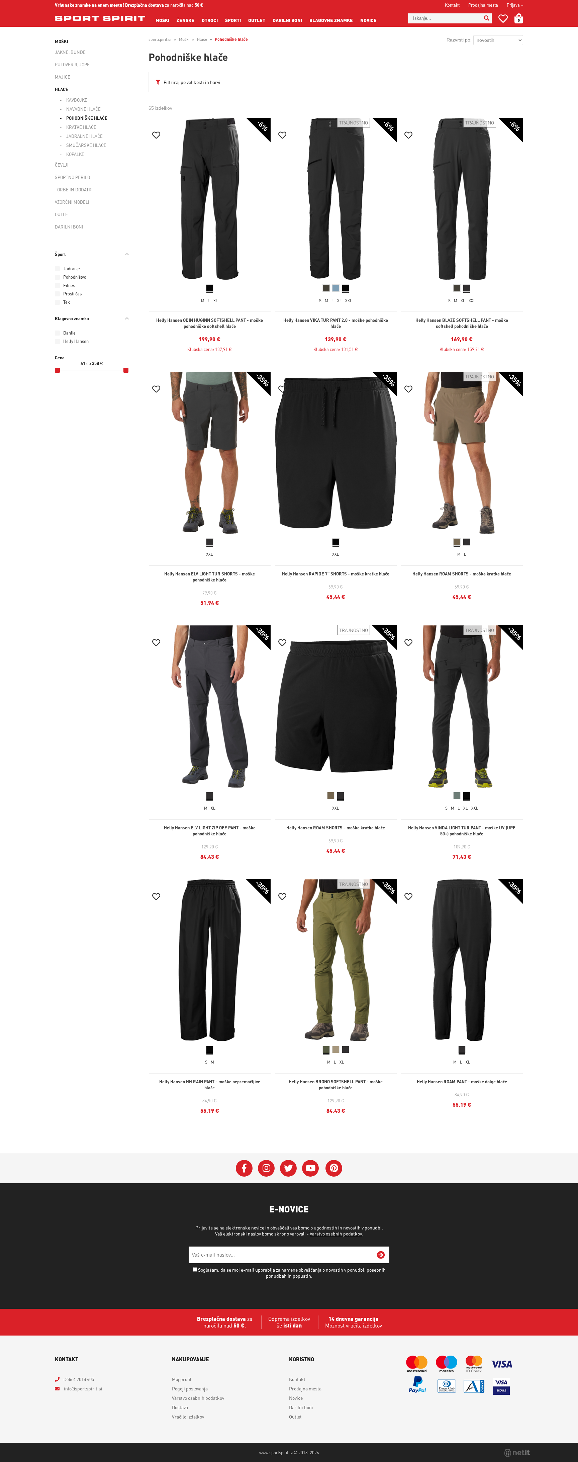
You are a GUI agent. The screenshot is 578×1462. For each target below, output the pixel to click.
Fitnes (69, 285)
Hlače (61, 89)
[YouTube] (310, 1168)
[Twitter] (288, 1168)
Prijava (515, 5)
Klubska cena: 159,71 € (462, 349)
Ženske (185, 20)
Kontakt (452, 5)
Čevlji (62, 165)
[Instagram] (266, 1168)
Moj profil (181, 1379)
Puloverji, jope (72, 64)
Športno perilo (72, 177)
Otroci (210, 20)
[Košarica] (522, 18)
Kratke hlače (81, 127)
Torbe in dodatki (74, 189)
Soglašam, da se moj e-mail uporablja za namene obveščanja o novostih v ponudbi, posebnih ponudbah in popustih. (292, 1273)
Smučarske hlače (86, 145)
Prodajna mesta (483, 5)
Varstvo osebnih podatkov (336, 1233)
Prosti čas (72, 293)
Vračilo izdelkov (188, 1416)
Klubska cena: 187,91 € (209, 349)
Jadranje (71, 268)
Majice (62, 77)
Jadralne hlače (84, 136)
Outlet (256, 20)
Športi (233, 20)
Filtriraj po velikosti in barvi (192, 82)
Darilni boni (287, 20)
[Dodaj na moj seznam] (156, 136)
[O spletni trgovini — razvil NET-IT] (517, 1453)
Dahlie (69, 333)
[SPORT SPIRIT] (100, 18)
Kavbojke (76, 100)
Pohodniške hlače (86, 118)
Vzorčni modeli (72, 202)
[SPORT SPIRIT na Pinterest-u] (333, 1168)
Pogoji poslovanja (190, 1388)
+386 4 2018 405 (78, 1379)
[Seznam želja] (503, 19)
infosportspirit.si (82, 1388)
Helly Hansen (76, 341)
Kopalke (75, 154)
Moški (162, 20)
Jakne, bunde (70, 52)
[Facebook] (244, 1168)
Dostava (180, 1407)
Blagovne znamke (331, 20)
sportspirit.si (160, 39)
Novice (368, 20)
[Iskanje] (487, 18)
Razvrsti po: (459, 39)
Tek (66, 302)
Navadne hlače (83, 109)
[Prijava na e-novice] (381, 1255)
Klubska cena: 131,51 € (335, 349)
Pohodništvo (74, 277)
